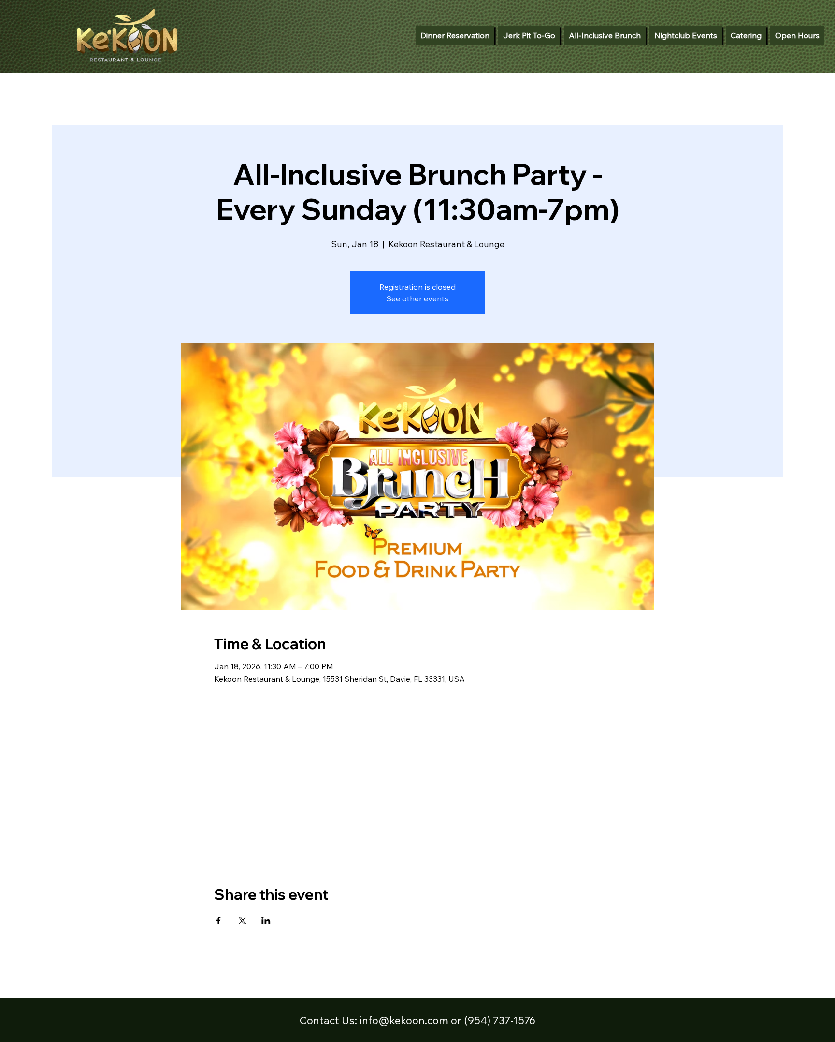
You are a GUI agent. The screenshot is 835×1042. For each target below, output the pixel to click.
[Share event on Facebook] (218, 920)
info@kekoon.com (404, 1020)
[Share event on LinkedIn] (266, 920)
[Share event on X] (242, 920)
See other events (417, 298)
